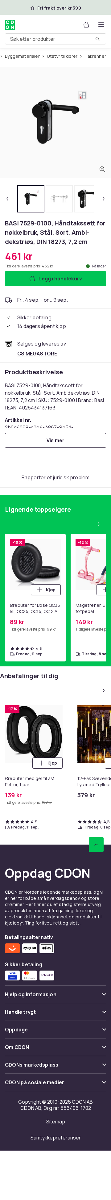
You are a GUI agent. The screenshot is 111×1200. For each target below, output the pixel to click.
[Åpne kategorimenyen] (101, 24)
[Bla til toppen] (96, 844)
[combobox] (55, 38)
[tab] (30, 198)
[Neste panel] (98, 524)
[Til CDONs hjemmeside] (10, 24)
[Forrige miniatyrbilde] (7, 198)
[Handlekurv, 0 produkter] (86, 24)
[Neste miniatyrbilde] (103, 198)
